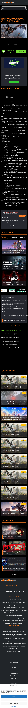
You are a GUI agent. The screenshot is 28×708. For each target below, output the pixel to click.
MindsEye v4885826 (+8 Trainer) (14, 615)
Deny (14, 699)
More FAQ (14, 574)
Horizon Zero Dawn (16, 13)
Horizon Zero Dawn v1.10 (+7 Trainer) (10, 334)
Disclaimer (14, 667)
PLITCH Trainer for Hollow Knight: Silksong (14, 618)
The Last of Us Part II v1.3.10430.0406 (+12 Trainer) (14, 643)
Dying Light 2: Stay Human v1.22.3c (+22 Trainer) (14, 631)
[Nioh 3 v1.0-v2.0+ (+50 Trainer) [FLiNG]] (14, 532)
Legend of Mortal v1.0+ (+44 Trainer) (14, 599)
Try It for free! (21, 51)
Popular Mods (14, 678)
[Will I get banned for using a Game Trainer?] (14, 548)
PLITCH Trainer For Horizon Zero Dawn (11, 330)
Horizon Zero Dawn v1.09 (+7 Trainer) (10, 337)
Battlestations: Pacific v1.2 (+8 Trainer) (14, 623)
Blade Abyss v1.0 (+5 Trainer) (14, 651)
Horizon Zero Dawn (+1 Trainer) (9, 344)
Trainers (3, 15)
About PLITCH (14, 82)
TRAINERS (14, 237)
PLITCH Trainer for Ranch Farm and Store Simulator (14, 620)
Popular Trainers (14, 675)
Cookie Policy (13, 706)
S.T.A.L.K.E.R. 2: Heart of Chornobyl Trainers (14, 591)
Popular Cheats (14, 681)
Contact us (14, 664)
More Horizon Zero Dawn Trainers (14, 347)
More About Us (14, 225)
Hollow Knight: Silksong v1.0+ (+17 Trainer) (14, 605)
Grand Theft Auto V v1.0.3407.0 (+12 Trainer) (14, 653)
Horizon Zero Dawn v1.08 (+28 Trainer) (11, 341)
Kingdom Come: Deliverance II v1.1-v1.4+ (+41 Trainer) (14, 610)
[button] (26, 685)
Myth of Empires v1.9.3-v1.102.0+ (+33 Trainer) (14, 640)
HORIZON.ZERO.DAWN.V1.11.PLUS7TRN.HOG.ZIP (14, 320)
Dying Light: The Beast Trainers (14, 588)
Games (7, 13)
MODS (23, 237)
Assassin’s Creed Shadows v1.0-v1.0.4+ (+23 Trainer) (14, 629)
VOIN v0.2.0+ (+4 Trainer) (14, 648)
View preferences (14, 703)
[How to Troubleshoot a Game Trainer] (14, 563)
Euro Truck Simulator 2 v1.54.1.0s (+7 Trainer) (14, 646)
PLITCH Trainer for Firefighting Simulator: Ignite (14, 612)
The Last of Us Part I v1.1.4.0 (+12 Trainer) (14, 638)
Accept (14, 696)
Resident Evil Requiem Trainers (14, 594)
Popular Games (14, 673)
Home (2, 13)
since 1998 (21, 215)
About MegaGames (14, 662)
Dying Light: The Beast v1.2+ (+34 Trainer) (14, 607)
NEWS (5, 237)
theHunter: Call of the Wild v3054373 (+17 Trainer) (14, 602)
